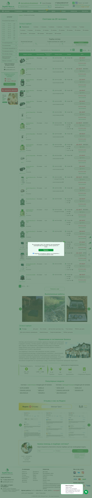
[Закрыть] (64, 241)
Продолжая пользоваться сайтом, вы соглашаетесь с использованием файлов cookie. (46, 254)
